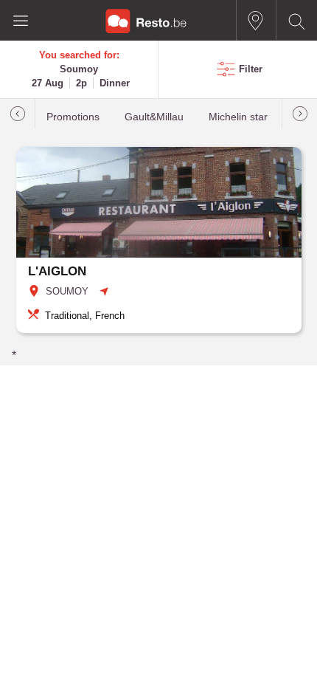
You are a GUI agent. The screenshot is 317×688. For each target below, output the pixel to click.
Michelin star (238, 117)
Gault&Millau (154, 117)
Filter (250, 69)
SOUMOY (67, 291)
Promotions (73, 117)
